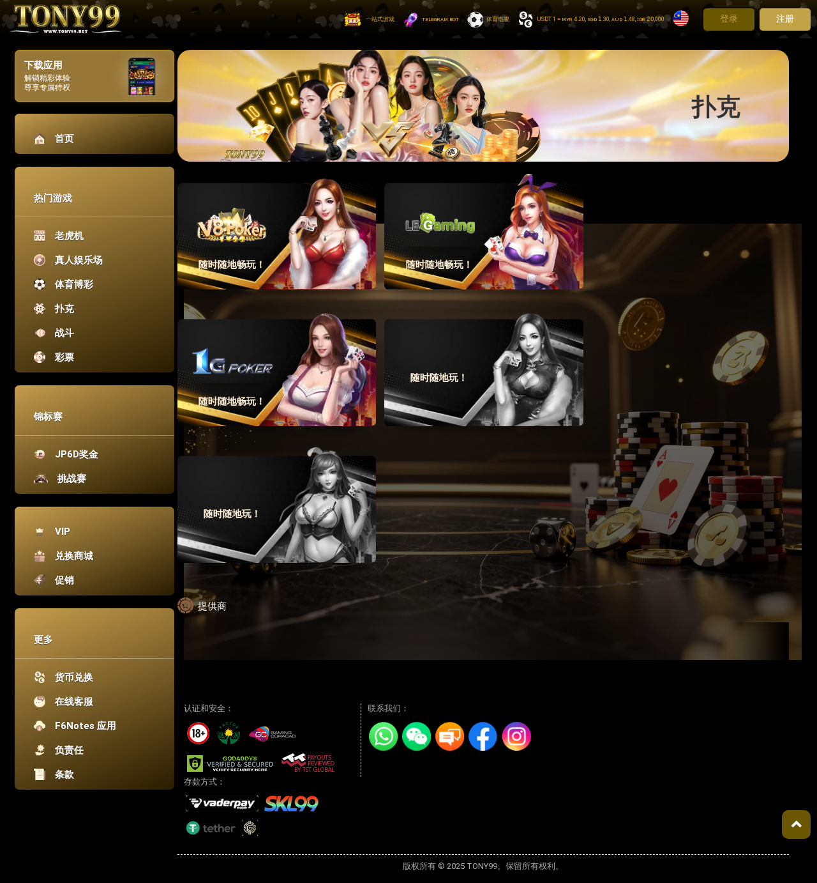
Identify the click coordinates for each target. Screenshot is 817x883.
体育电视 (497, 19)
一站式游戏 (380, 19)
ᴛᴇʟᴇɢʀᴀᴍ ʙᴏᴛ (440, 19)
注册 (785, 18)
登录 (729, 18)
